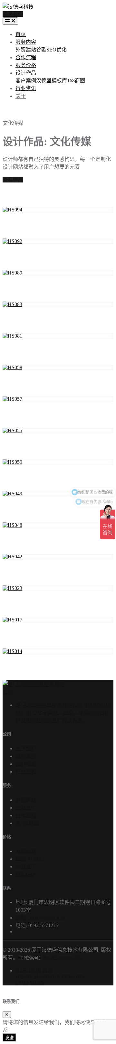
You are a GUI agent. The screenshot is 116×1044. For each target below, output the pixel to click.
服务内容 (25, 42)
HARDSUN (47, 976)
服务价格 (25, 65)
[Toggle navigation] (10, 21)
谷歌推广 (25, 807)
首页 (20, 34)
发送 (9, 1037)
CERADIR (73, 976)
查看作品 (13, 179)
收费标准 (25, 851)
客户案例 (25, 80)
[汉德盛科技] (18, 5)
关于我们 (25, 748)
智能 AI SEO (29, 859)
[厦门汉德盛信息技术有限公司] (33, 692)
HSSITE (24, 976)
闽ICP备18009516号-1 (63, 957)
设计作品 (25, 73)
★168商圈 (27, 823)
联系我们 (13, 14)
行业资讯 (25, 88)
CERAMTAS (29, 982)
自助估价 (25, 874)
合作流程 (25, 57)
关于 (20, 96)
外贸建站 (25, 49)
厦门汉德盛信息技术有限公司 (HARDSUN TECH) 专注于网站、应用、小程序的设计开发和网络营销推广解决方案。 (63, 712)
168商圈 (76, 80)
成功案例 (25, 756)
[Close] (7, 1014)
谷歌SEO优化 (51, 49)
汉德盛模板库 (51, 80)
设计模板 (25, 764)
